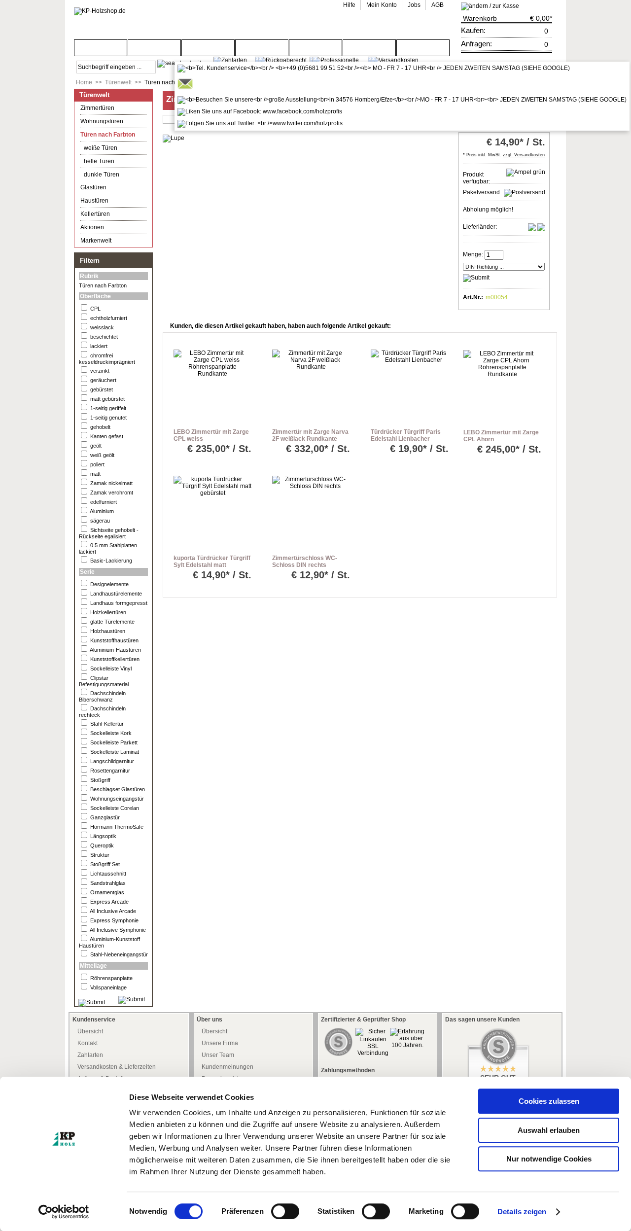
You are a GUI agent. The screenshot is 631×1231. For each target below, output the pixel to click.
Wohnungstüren (101, 121)
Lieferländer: (480, 226)
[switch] (285, 1211)
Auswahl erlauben (549, 1130)
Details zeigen (521, 1211)
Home (84, 82)
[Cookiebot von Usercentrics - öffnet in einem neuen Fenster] (64, 1211)
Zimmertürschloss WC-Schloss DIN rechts (304, 561)
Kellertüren (95, 214)
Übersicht (90, 1031)
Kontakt (87, 1043)
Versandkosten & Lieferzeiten (116, 1066)
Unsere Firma (220, 1043)
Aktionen (92, 227)
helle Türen (99, 161)
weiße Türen (100, 147)
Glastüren (93, 187)
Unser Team (218, 1055)
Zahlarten (90, 1055)
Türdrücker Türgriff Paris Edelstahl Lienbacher (406, 435)
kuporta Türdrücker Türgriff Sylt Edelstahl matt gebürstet (212, 565)
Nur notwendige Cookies (549, 1159)
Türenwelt (118, 82)
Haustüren (94, 200)
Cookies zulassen (549, 1101)
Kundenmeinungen (227, 1066)
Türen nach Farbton (170, 82)
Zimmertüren (97, 108)
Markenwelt (95, 240)
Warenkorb (480, 18)
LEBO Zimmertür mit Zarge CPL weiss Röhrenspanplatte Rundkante (211, 442)
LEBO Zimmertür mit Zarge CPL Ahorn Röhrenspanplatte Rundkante (501, 443)
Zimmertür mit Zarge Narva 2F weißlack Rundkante (310, 435)
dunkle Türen (101, 174)
